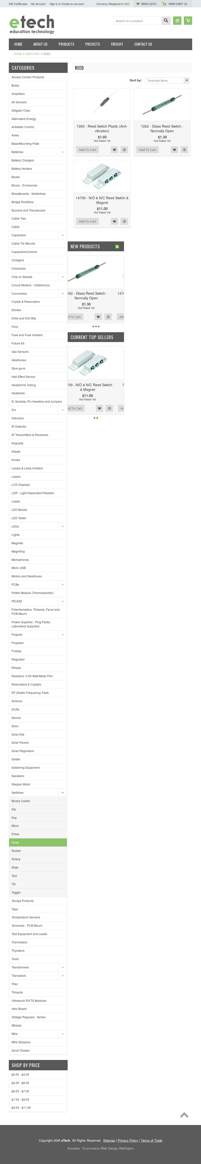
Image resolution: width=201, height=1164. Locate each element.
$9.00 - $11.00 (21, 1107)
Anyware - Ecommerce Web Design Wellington (100, 1148)
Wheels (17, 1025)
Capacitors (19, 235)
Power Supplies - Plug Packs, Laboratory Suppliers (31, 624)
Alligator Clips (21, 110)
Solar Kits (18, 734)
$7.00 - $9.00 (20, 1099)
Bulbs (15, 85)
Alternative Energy (24, 119)
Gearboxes (19, 360)
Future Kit (18, 343)
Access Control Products (28, 77)
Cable (16, 227)
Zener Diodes (21, 1050)
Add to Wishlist (114, 149)
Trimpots (17, 992)
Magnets (17, 543)
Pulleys (16, 651)
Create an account (73, 4)
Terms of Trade (151, 1140)
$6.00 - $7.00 (20, 1091)
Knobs (16, 460)
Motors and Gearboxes (27, 576)
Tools (15, 959)
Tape (15, 909)
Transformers (20, 967)
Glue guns (18, 368)
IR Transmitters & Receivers (30, 435)
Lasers (16, 476)
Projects (17, 634)
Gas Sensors (20, 351)
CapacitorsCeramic (24, 252)
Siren (15, 726)
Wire (15, 1034)
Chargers (18, 260)
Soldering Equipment (26, 767)
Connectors (19, 293)
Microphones (20, 559)
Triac (15, 984)
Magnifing (18, 551)
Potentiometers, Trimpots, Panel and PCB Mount (36, 611)
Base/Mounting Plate (25, 143)
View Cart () (177, 4)
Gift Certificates (18, 4)
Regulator (18, 659)
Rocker (16, 850)
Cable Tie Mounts (23, 243)
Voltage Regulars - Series (29, 1017)
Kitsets (16, 451)
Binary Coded (21, 801)
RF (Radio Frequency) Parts (30, 692)
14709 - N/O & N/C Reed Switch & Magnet (102, 200)
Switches (32, 54)
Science (17, 701)
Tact (14, 875)
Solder (16, 759)
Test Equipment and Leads (29, 934)
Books (16, 177)
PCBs (15, 584)
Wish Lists (148, 4)
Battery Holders (22, 168)
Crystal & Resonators (26, 301)
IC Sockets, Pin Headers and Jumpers (37, 401)
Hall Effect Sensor (23, 376)
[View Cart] (188, 20)
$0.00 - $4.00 (20, 1074)
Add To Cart (87, 149)
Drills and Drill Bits (24, 318)
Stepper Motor (21, 784)
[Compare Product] (177, 20)
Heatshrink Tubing (24, 385)
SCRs (15, 709)
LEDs (15, 526)
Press (15, 834)
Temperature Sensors (26, 917)
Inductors (18, 418)
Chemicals (19, 268)
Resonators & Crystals (26, 684)
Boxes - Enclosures (24, 185)
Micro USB (19, 568)
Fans (15, 326)
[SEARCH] (166, 21)
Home (18, 54)
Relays (16, 667)
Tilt (13, 884)
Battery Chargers (23, 160)
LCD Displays (21, 484)
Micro (15, 825)
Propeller (18, 643)
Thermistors (19, 942)
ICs (14, 410)
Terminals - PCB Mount (27, 925)
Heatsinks (18, 393)
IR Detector (19, 426)
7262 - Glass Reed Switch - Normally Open (162, 128)
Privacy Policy (128, 1140)
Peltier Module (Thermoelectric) (32, 593)
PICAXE (17, 601)
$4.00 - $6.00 (20, 1083)
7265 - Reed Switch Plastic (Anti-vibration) (102, 128)
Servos (16, 717)
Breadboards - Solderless (29, 193)
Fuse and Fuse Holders (27, 335)
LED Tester (19, 518)
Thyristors (18, 950)
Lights (16, 534)
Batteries (17, 152)
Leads (16, 501)
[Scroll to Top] (185, 1116)
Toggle (16, 892)
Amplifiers (18, 94)
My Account (38, 4)
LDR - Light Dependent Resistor (33, 493)
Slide (15, 867)
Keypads (17, 443)
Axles (15, 135)
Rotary (16, 859)
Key (14, 817)
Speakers (18, 776)
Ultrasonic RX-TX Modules (29, 1000)
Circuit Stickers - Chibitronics (31, 285)
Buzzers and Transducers (28, 210)
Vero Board (19, 1008)
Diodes (16, 310)
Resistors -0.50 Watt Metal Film (32, 676)
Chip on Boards (22, 277)
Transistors (19, 975)
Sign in (54, 4)
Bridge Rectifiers (23, 202)
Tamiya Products (23, 901)
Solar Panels (20, 742)
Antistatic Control (23, 127)
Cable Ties (19, 218)
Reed (15, 842)
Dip (14, 809)
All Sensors (19, 102)
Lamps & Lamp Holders (27, 468)
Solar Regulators (23, 751)
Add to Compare (124, 149)
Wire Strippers (21, 1042)
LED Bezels (19, 509)
